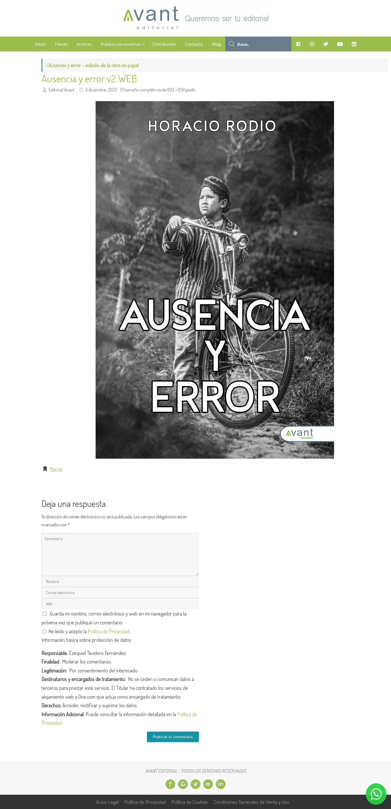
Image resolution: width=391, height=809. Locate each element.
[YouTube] (208, 784)
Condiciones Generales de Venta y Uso (251, 802)
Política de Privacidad (108, 631)
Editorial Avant (62, 90)
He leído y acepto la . (88, 631)
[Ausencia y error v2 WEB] (215, 280)
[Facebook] (170, 784)
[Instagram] (183, 784)
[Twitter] (195, 784)
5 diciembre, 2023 (101, 90)
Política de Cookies (189, 802)
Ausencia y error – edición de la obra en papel (92, 65)
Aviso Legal (107, 802)
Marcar (56, 469)
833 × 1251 (176, 90)
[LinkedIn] (221, 784)
